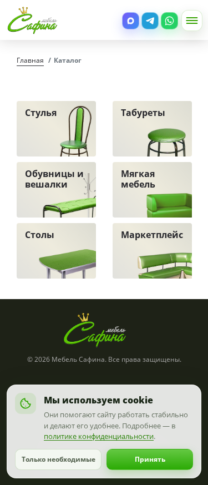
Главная (30, 60)
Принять (150, 459)
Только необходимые (58, 459)
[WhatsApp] (169, 20)
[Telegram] (150, 20)
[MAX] (130, 20)
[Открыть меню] (191, 20)
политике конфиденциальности (99, 436)
